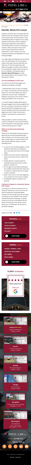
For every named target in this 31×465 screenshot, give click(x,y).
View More (16, 236)
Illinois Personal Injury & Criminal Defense (12, 25)
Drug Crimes (8, 257)
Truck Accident (10, 225)
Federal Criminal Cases (12, 248)
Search (17, 1)
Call (9, 1)
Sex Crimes (8, 254)
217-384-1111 (18, 439)
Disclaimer (18, 457)
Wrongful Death (10, 228)
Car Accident (9, 223)
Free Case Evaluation (9, 9)
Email (13, 1)
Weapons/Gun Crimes (12, 251)
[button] (12, 307)
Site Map (12, 457)
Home (5, 1)
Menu (24, 1)
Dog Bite (7, 231)
